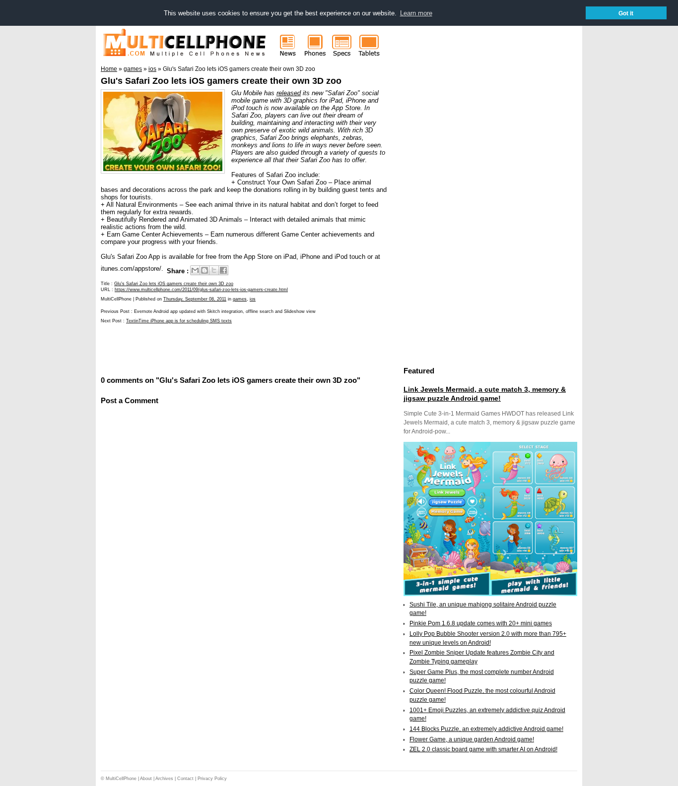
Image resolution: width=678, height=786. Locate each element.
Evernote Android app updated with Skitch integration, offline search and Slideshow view (225, 311)
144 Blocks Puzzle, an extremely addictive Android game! (486, 729)
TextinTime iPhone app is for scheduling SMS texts (179, 320)
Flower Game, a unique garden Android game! (471, 739)
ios (253, 299)
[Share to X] (214, 270)
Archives (164, 778)
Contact (185, 778)
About (146, 778)
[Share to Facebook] (223, 270)
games (240, 299)
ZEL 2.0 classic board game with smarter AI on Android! (483, 749)
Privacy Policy (212, 778)
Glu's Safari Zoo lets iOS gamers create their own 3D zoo (221, 81)
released (288, 93)
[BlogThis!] (204, 270)
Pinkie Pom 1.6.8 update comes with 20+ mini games (480, 623)
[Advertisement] (217, 348)
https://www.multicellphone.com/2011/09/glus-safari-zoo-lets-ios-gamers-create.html (201, 289)
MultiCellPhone (121, 778)
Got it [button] (625, 13)
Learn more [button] (416, 13)
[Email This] (195, 270)
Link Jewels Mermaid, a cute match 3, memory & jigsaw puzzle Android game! (485, 393)
